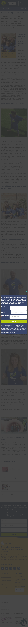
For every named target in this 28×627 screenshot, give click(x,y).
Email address (5, 316)
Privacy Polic (4, 332)
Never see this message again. (14, 335)
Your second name (4, 311)
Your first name (5, 307)
